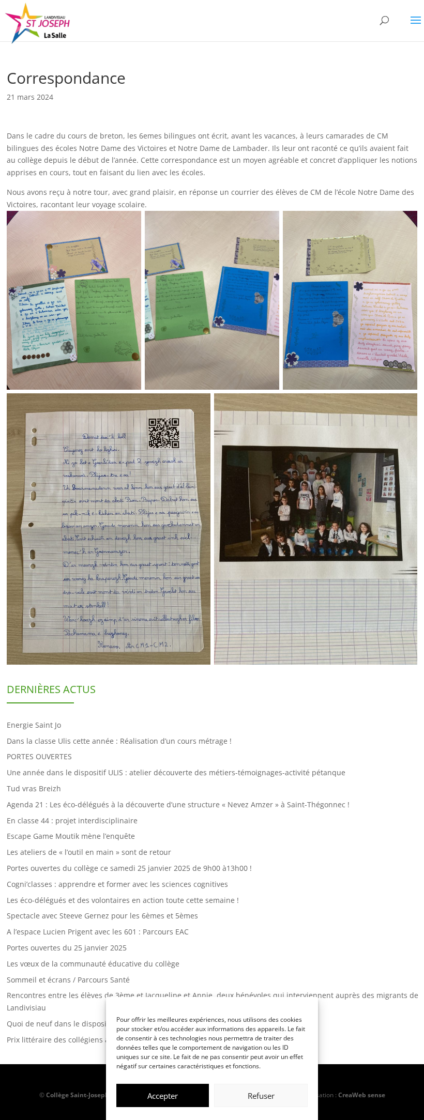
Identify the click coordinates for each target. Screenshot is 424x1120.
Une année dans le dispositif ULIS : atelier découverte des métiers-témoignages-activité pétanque (176, 772)
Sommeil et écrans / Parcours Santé (68, 980)
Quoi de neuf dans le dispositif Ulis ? (70, 1024)
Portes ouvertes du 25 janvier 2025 (67, 948)
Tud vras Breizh (34, 788)
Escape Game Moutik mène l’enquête (71, 836)
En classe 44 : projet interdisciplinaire (72, 820)
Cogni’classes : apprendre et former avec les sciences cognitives (117, 884)
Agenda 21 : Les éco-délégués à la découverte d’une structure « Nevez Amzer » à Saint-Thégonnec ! (178, 804)
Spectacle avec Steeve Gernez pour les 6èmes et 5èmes (102, 915)
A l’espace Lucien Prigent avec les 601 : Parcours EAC (98, 932)
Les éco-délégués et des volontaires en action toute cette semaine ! (123, 900)
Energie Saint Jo (34, 725)
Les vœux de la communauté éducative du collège (93, 964)
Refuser (261, 1096)
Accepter (162, 1096)
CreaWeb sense (361, 1095)
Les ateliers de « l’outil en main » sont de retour (89, 852)
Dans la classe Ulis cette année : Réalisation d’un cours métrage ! (119, 741)
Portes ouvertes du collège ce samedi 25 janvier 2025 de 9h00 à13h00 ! (129, 868)
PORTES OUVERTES (39, 756)
